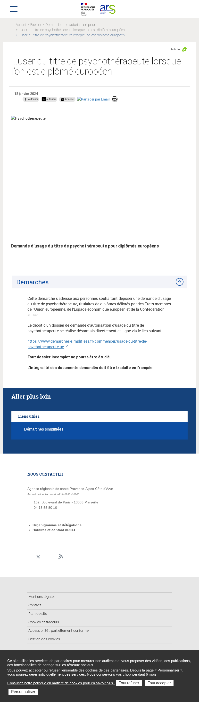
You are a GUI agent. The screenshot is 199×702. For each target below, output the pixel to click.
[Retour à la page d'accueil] (107, 8)
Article (175, 49)
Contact (34, 605)
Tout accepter (159, 683)
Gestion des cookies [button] (44, 639)
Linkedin (45, 556)
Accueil (21, 25)
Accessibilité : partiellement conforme (58, 631)
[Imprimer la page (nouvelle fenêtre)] (114, 99)
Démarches (32, 282)
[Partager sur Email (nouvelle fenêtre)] (93, 99)
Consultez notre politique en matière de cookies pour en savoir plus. (61, 683)
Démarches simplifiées (43, 429)
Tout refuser (129, 683)
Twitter (38, 556)
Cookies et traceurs (43, 622)
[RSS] (61, 556)
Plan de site (37, 614)
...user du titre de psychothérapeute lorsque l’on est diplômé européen (72, 30)
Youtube (53, 556)
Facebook (30, 556)
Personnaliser (23, 692)
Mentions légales (41, 597)
